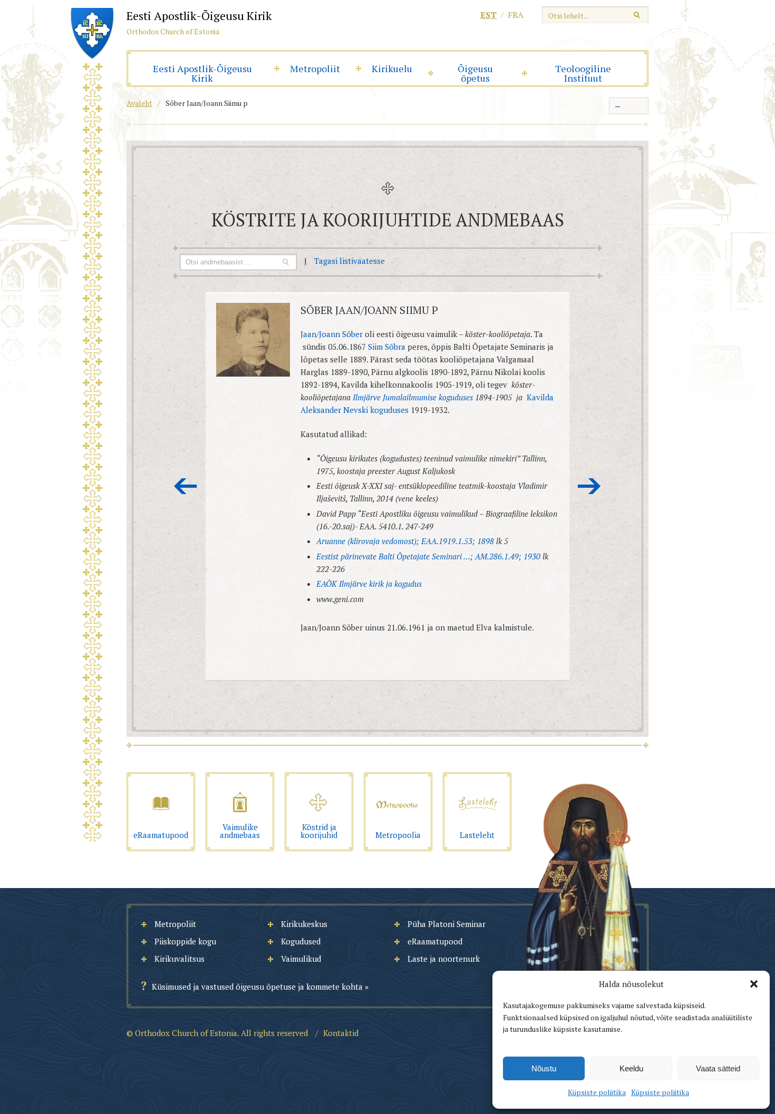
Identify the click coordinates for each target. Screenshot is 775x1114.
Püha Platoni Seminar (447, 924)
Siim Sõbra (386, 346)
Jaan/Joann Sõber (333, 334)
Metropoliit (315, 68)
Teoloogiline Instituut (583, 73)
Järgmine (589, 486)
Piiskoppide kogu (185, 941)
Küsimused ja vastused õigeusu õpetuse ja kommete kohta (257, 986)
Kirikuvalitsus (179, 958)
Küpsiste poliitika (597, 1092)
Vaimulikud (301, 958)
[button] (754, 984)
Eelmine (185, 486)
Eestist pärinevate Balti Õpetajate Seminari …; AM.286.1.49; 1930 (428, 556)
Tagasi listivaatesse (349, 260)
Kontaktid (341, 1033)
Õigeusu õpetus (475, 73)
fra (516, 15)
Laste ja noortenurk (444, 958)
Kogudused (301, 941)
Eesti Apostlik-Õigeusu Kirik (202, 73)
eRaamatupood (435, 941)
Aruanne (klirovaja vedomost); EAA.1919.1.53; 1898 (405, 541)
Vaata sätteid (718, 1068)
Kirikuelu (392, 68)
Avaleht (139, 103)
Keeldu (631, 1068)
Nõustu (543, 1068)
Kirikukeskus (304, 924)
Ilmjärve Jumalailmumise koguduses (413, 397)
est (488, 15)
